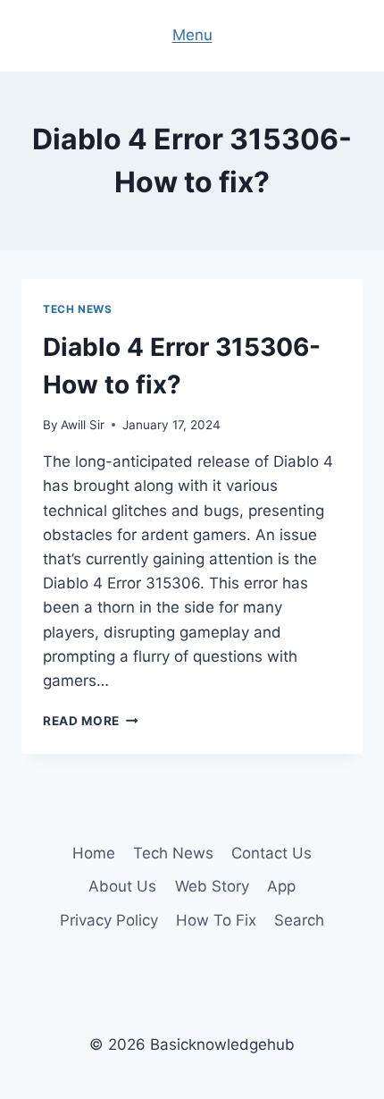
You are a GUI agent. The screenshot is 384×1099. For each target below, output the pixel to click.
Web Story (212, 886)
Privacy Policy (109, 920)
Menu (192, 35)
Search (299, 920)
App (281, 886)
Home (93, 853)
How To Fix (216, 920)
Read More (90, 721)
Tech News (77, 309)
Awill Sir (82, 425)
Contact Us (271, 853)
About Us (122, 886)
